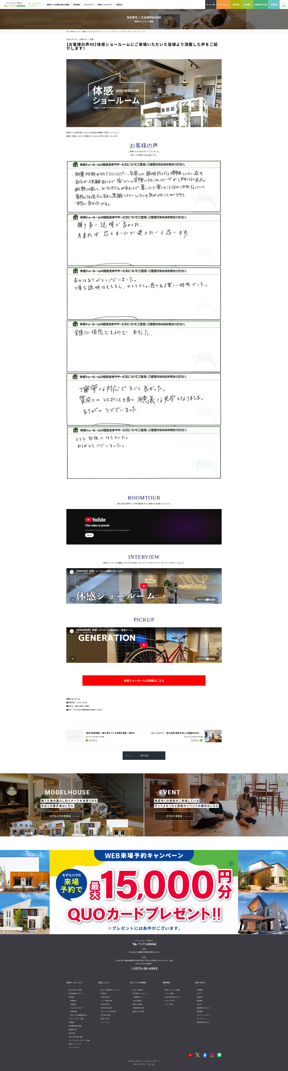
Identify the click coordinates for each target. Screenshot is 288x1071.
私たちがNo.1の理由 (75, 990)
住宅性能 (76, 4)
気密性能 (73, 1004)
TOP (67, 32)
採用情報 (274, 4)
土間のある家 (105, 997)
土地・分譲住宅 (137, 1001)
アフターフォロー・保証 (76, 1019)
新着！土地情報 (137, 1004)
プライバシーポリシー (204, 1015)
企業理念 (71, 1022)
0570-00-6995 (146, 968)
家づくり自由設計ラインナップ (110, 990)
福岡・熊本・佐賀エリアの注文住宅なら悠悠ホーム (144, 1061)
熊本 (149, 1064)
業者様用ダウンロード (204, 1008)
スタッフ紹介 (169, 1004)
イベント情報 (169, 993)
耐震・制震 (73, 1011)
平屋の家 (103, 993)
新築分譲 (236, 4)
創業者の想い (73, 1030)
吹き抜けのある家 (106, 1008)
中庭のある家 (105, 1004)
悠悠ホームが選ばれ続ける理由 (58, 4)
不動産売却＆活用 (260, 4)
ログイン (199, 993)
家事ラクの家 (105, 1019)
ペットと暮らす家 (106, 1001)
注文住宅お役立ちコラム (172, 997)
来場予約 (199, 997)
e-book (199, 1004)
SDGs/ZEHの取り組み (76, 1037)
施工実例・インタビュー (140, 993)
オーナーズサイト (74, 1048)
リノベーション (223, 4)
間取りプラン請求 (138, 1011)
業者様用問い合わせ (203, 1022)
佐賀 (153, 1064)
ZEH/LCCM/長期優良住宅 (78, 1015)
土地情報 (247, 4)
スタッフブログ (170, 1001)
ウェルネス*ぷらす (76, 1008)
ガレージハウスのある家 (108, 1011)
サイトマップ (201, 1019)
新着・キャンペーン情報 (78, 32)
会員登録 (199, 990)
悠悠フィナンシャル (75, 1044)
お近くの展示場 (138, 990)
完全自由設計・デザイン (76, 993)
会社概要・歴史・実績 (75, 1026)
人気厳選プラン (138, 997)
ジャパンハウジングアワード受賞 (79, 1040)
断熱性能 (73, 1001)
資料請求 (199, 1001)
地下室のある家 (106, 1015)
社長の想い (72, 1033)
